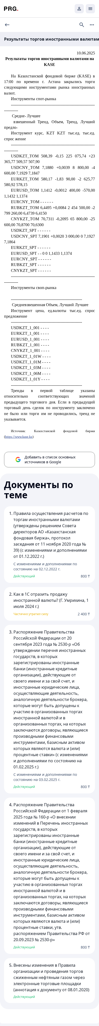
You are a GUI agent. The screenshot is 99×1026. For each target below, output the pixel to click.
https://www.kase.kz (18, 437)
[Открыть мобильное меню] (90, 8)
